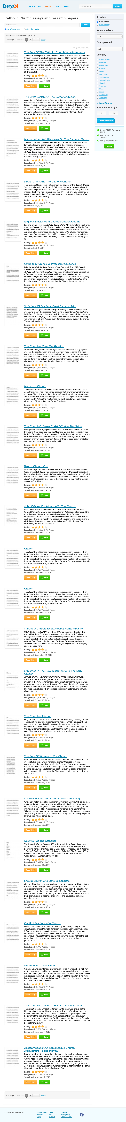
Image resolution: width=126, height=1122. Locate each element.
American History (104, 59)
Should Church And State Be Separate (47, 880)
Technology (103, 98)
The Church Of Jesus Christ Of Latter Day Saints (53, 426)
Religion (101, 89)
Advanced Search (105, 120)
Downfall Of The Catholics (40, 840)
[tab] (110, 104)
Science (101, 92)
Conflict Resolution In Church (42, 923)
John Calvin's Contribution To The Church (50, 506)
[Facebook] (82, 1116)
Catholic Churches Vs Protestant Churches (50, 263)
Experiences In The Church (40, 965)
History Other (103, 74)
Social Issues (103, 95)
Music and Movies (104, 80)
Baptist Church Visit (36, 466)
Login (58, 6)
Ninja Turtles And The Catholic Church (47, 181)
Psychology (102, 86)
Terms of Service (66, 1117)
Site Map (64, 1112)
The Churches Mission (37, 716)
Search (51, 1112)
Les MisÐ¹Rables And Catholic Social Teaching (52, 798)
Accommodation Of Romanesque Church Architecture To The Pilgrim (49, 1049)
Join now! (48, 6)
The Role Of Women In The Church (45, 756)
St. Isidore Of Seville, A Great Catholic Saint (50, 306)
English (101, 71)
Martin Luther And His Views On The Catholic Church (56, 139)
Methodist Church (35, 386)
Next (43, 39)
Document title (104, 22)
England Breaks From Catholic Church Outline (52, 221)
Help (50, 1115)
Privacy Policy (65, 1115)
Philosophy (102, 83)
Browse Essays (35, 6)
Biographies (102, 62)
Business (102, 68)
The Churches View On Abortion (44, 346)
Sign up (109, 146)
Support (67, 6)
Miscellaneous (103, 77)
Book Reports (103, 65)
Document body (104, 25)
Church (28, 548)
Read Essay (30, 86)
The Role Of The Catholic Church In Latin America (54, 52)
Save (46, 86)
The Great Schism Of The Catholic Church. (50, 96)
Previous (20, 39)
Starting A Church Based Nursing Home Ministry (53, 628)
